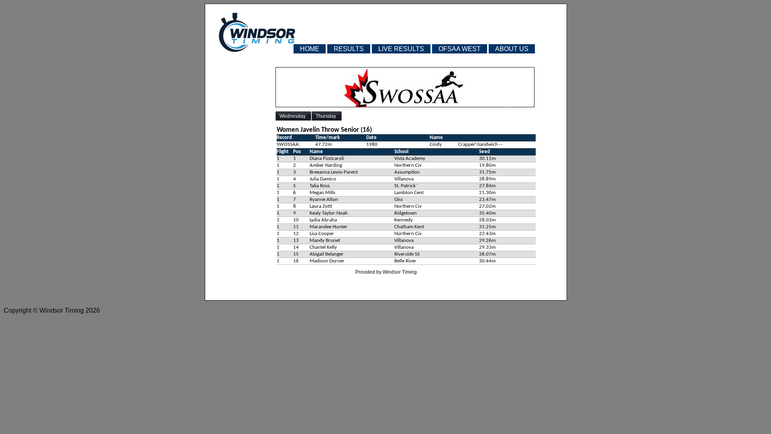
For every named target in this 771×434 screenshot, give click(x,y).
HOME (309, 48)
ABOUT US (511, 48)
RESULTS (349, 48)
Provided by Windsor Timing (386, 272)
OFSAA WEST (460, 48)
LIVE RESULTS (401, 48)
